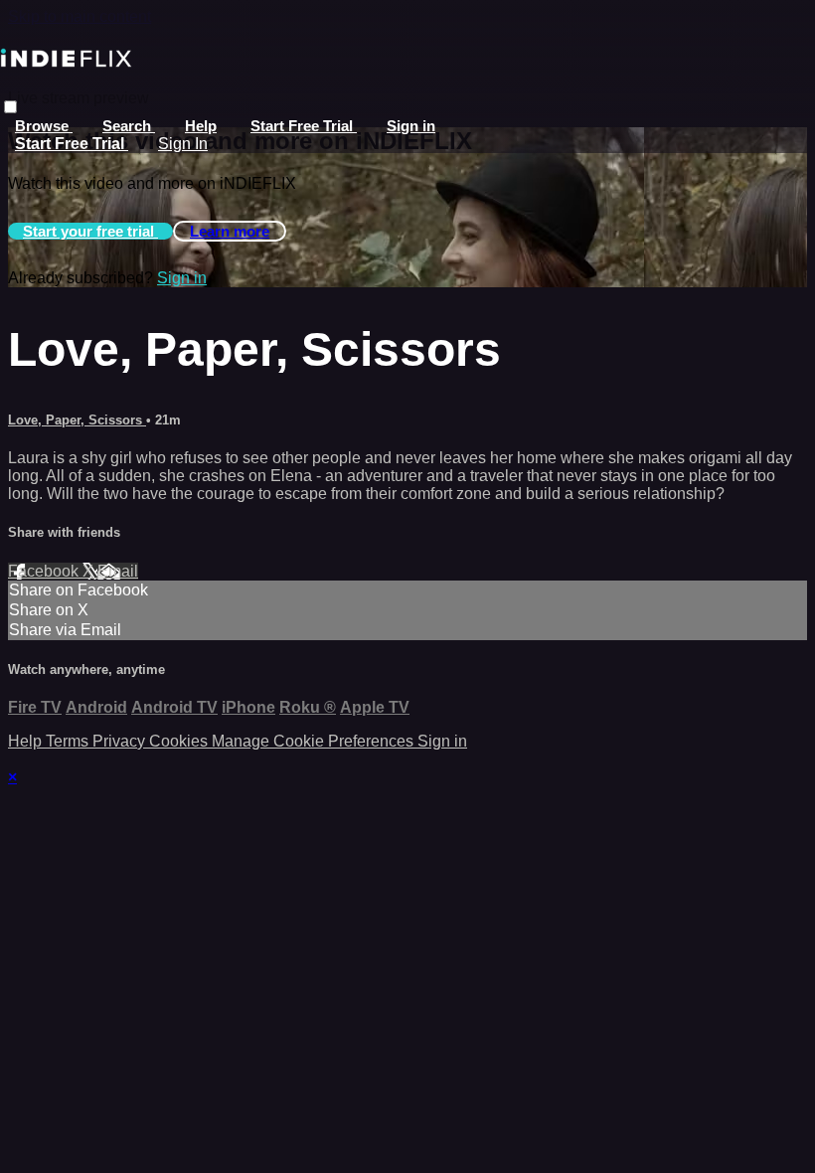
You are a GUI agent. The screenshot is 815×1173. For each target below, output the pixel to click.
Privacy (120, 741)
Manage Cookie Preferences (314, 741)
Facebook (45, 571)
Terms (69, 741)
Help (201, 125)
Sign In (183, 143)
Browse (44, 125)
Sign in (411, 125)
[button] (10, 106)
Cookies (180, 741)
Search (128, 125)
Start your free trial (90, 231)
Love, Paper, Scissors (77, 420)
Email (117, 571)
